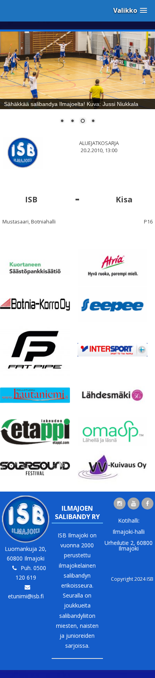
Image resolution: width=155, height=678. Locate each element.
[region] (77, 82)
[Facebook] (147, 503)
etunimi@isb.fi (26, 596)
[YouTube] (134, 503)
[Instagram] (120, 503)
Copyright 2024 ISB (132, 579)
